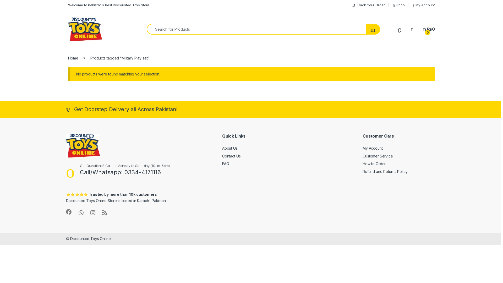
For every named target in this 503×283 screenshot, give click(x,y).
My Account (425, 5)
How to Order (374, 163)
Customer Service (378, 156)
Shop (400, 5)
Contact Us (231, 156)
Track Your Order (371, 5)
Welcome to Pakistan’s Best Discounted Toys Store (108, 5)
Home (73, 58)
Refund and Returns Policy (385, 171)
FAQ (225, 163)
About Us (230, 148)
